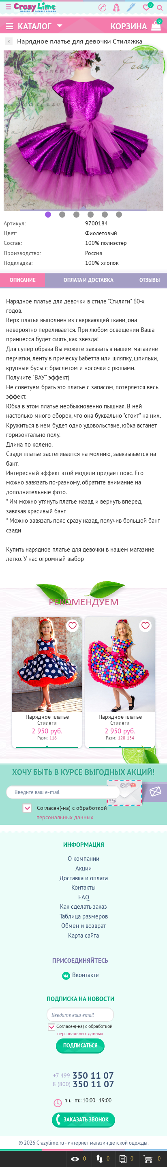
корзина (136, 25)
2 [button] (62, 215)
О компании (83, 858)
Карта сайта (83, 935)
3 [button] (76, 215)
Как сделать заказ (83, 906)
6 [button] (119, 215)
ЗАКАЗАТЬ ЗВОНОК (86, 1119)
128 (121, 738)
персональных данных (64, 817)
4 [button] (91, 215)
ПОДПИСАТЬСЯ (141, 792)
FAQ (83, 897)
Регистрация (131, 7)
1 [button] (48, 215)
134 (130, 738)
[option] (83, 130)
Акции (83, 868)
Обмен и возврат (83, 925)
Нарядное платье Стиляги (47, 719)
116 (53, 738)
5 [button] (105, 215)
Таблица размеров (84, 916)
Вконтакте (85, 975)
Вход (116, 7)
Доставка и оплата (84, 878)
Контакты (83, 887)
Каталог (33, 26)
